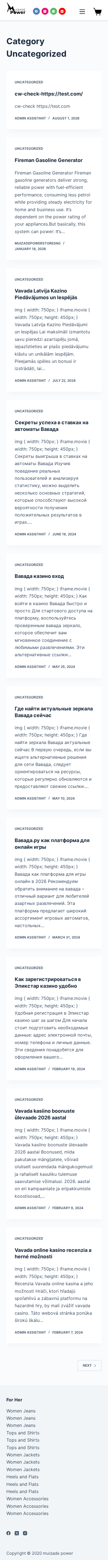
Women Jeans (20, 1411)
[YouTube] (62, 11)
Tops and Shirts (22, 1433)
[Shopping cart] (96, 12)
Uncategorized (29, 82)
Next (87, 1365)
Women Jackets (23, 1454)
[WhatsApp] (53, 11)
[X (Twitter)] (17, 1533)
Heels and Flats (22, 1476)
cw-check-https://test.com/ (49, 94)
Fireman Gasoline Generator (49, 160)
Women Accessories (27, 1498)
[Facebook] (36, 11)
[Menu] (82, 11)
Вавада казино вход (39, 576)
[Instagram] (45, 11)
